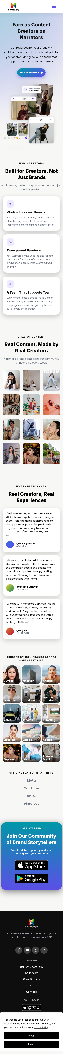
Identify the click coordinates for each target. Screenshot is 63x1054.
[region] (31, 1031)
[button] (54, 7)
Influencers (31, 973)
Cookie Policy (41, 1027)
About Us (31, 985)
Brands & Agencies (31, 966)
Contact (31, 991)
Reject (31, 1044)
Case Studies (31, 979)
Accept (31, 1035)
